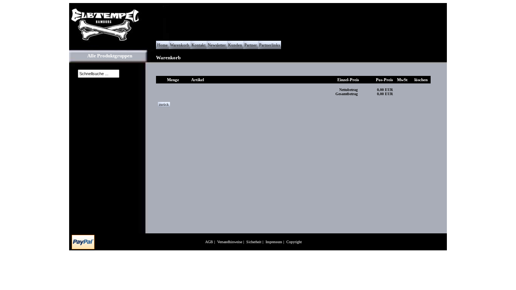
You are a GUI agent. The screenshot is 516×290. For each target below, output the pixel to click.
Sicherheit (253, 242)
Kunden (235, 45)
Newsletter (217, 45)
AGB (209, 242)
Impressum (274, 242)
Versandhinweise (229, 242)
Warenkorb (179, 45)
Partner (250, 45)
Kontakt (198, 45)
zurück (164, 104)
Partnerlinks (269, 45)
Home (162, 45)
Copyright (294, 242)
